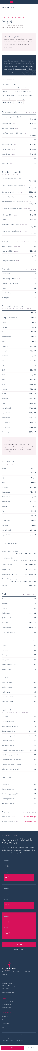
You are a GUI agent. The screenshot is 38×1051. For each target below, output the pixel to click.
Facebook (4, 1020)
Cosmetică (6, 91)
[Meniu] (35, 8)
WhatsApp (31, 1048)
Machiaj (21, 99)
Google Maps (5, 1024)
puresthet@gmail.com (8, 993)
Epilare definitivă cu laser (23, 91)
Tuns (13, 99)
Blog (3, 1027)
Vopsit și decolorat (25, 95)
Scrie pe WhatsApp (19, 950)
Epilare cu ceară (9, 95)
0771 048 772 (5, 2)
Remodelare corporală (11, 88)
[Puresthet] (9, 8)
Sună (12, 1048)
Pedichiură (18, 102)
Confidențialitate (8, 1038)
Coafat (5, 99)
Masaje (25, 88)
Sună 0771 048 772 (19, 944)
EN (15, 2)
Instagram (5, 1016)
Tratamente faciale (9, 84)
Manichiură (7, 102)
